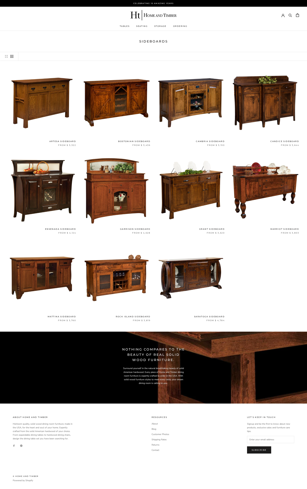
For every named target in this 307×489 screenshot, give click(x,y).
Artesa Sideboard (62, 141)
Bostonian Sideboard (134, 141)
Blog (154, 429)
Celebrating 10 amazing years (153, 3)
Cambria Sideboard (210, 141)
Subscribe (259, 450)
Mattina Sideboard (62, 316)
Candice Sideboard (284, 141)
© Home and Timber (25, 476)
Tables (125, 26)
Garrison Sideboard (135, 229)
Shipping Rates (159, 439)
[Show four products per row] (11, 56)
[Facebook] (14, 445)
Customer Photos (160, 434)
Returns (155, 444)
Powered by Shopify (23, 480)
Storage (160, 26)
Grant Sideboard (212, 229)
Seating (142, 26)
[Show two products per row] (6, 56)
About (155, 423)
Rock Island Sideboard (133, 316)
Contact (155, 450)
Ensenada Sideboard (60, 229)
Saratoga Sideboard (209, 316)
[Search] (290, 15)
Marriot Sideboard (284, 229)
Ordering (180, 26)
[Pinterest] (21, 445)
